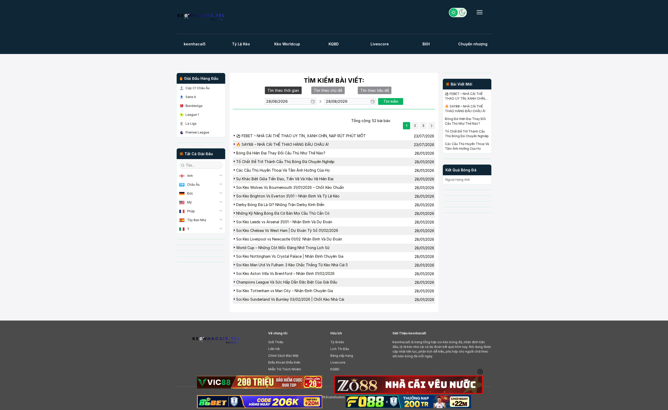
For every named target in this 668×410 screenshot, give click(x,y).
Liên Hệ (273, 349)
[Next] (431, 125)
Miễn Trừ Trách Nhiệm (284, 369)
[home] (203, 18)
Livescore (337, 362)
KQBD (334, 369)
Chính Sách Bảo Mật (283, 356)
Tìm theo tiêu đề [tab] (374, 90)
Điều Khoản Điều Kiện (284, 362)
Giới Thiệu (275, 342)
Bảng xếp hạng (341, 356)
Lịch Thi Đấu (339, 349)
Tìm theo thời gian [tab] (283, 90)
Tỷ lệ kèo (337, 342)
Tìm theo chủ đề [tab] (328, 90)
